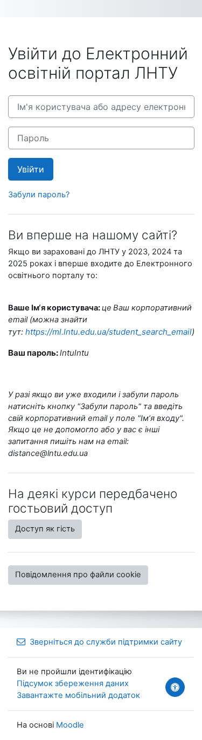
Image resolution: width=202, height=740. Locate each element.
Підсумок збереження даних (73, 683)
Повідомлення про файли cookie (78, 574)
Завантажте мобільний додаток (78, 695)
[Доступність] (175, 687)
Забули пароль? (38, 194)
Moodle (70, 725)
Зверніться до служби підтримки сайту (106, 642)
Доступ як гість (45, 529)
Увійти (30, 169)
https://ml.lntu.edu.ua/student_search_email (108, 332)
